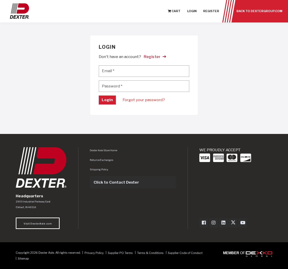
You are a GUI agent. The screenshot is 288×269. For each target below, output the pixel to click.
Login (192, 11)
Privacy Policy (94, 252)
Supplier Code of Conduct (185, 252)
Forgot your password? (144, 100)
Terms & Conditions (150, 252)
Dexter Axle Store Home (103, 150)
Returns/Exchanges (101, 160)
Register (211, 11)
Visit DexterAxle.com (38, 223)
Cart (175, 11)
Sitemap (23, 258)
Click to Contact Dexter (116, 182)
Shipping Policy (99, 169)
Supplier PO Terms (120, 252)
